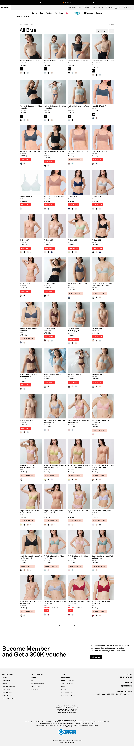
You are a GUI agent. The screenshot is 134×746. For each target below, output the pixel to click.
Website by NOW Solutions (67, 742)
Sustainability (6, 680)
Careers (4, 683)
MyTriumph (88, 13)
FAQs (33, 680)
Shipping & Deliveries (37, 683)
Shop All (26, 24)
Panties (49, 13)
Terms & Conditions (67, 683)
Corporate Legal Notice (68, 696)
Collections (58, 13)
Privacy (63, 686)
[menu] (75, 7)
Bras (41, 13)
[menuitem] (73, 7)
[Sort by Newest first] (111, 31)
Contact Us (34, 690)
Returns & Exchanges (67, 680)
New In (34, 13)
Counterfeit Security (67, 693)
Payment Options (66, 677)
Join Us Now (96, 657)
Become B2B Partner (8, 699)
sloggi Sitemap (6, 696)
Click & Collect (35, 686)
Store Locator (6, 690)
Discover (99, 13)
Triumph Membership (8, 686)
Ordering (34, 677)
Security (63, 690)
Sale (67, 13)
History (4, 677)
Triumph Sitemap (7, 693)
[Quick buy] (39, 59)
